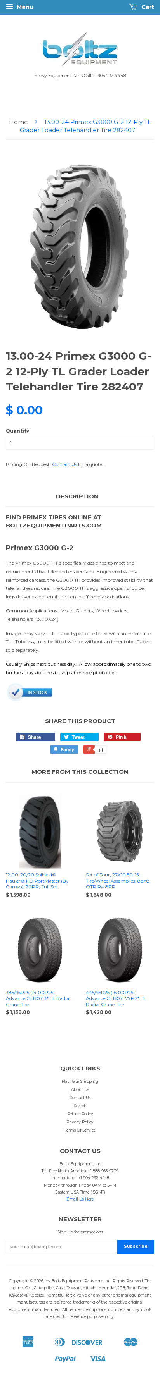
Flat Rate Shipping (80, 1081)
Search (80, 1105)
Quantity (17, 431)
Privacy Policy (80, 1122)
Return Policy (80, 1114)
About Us (80, 1089)
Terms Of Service (80, 1130)
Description (77, 496)
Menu (24, 6)
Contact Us (64, 464)
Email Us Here (80, 1199)
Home (18, 121)
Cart (147, 6)
